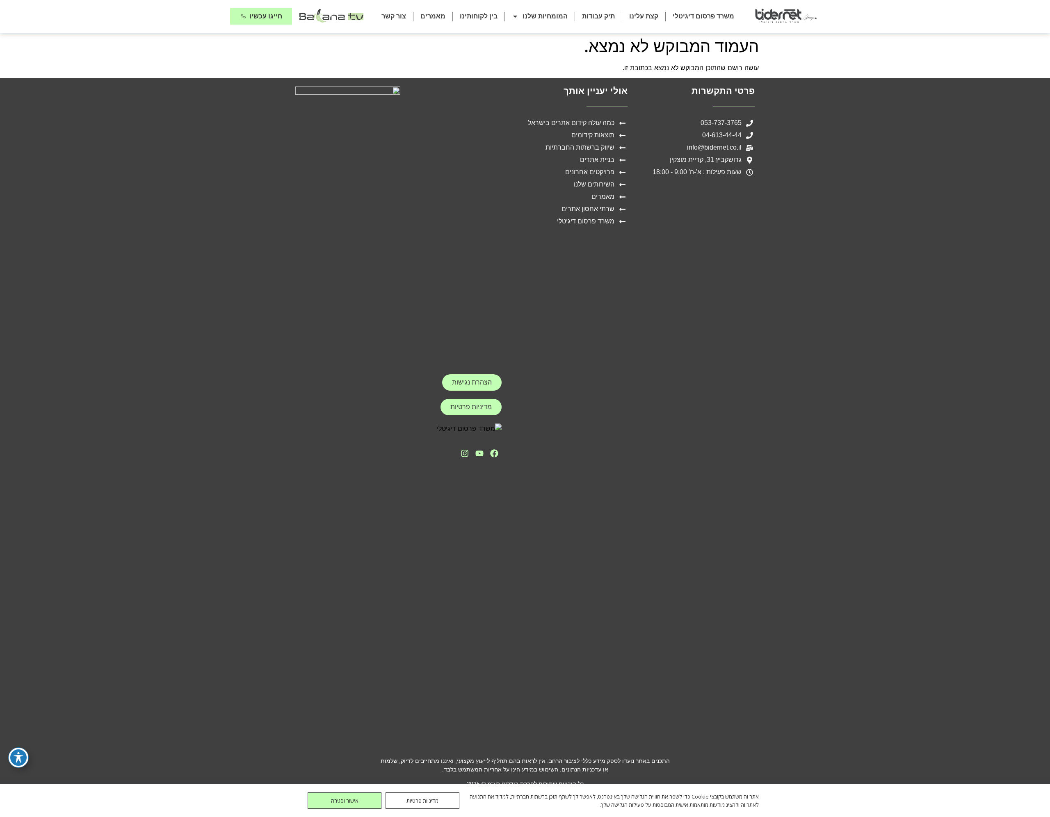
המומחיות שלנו (545, 16)
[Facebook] (494, 453)
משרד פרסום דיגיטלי (703, 16)
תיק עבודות (598, 16)
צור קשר (393, 16)
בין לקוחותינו (479, 16)
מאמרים (432, 16)
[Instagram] (464, 453)
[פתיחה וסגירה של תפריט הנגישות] (18, 757)
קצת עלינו (643, 16)
